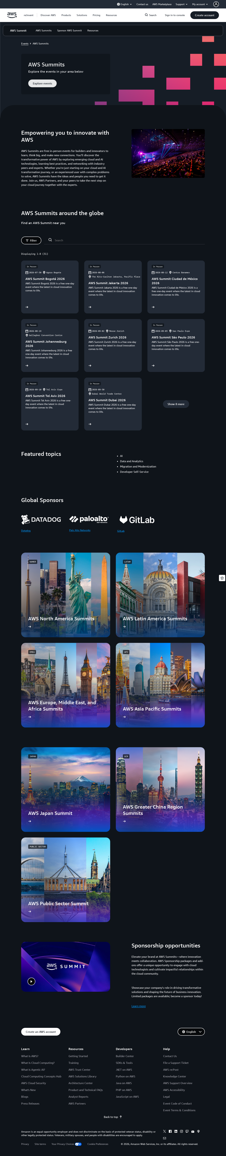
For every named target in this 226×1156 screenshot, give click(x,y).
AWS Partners (77, 1103)
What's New (28, 1090)
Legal (166, 1096)
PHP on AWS (124, 1090)
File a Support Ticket (176, 1063)
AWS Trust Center (79, 1069)
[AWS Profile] (216, 4)
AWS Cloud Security (33, 1083)
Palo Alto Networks (79, 530)
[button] (48, 15)
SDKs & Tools (124, 1063)
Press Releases (30, 1103)
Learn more (139, 1006)
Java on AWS (124, 1083)
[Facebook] (170, 1132)
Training (74, 1063)
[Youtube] (192, 1132)
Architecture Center (81, 1083)
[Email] (164, 1139)
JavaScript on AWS (127, 1096)
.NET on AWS (124, 1069)
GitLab (120, 530)
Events (24, 43)
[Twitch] (187, 1132)
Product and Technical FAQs (86, 1090)
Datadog (26, 530)
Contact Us (170, 1056)
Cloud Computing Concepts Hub (41, 1076)
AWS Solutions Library (82, 1076)
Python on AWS (125, 1076)
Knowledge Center (174, 1076)
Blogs (24, 1096)
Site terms (40, 1143)
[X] (164, 1132)
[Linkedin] (175, 1132)
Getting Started (78, 1056)
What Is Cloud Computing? (38, 1063)
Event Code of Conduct (177, 1103)
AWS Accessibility (174, 1090)
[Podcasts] (198, 1132)
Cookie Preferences (97, 1143)
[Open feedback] (222, 578)
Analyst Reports (78, 1096)
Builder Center (125, 1056)
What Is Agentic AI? (33, 1069)
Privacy (25, 1143)
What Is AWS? (29, 1056)
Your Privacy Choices (63, 1143)
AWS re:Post (171, 1069)
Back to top (111, 1117)
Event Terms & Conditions (179, 1110)
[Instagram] (181, 1132)
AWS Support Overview (177, 1083)
